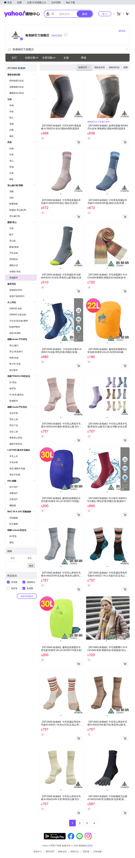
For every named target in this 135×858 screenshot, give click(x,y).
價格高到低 (114, 67)
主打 (14, 57)
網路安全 (74, 851)
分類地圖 (97, 851)
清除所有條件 (26, 596)
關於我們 (50, 851)
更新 (90, 845)
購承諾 (122, 30)
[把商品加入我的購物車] (79, 142)
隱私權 (86, 851)
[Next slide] (81, 96)
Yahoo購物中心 (22, 14)
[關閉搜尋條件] (53, 14)
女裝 (66, 57)
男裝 (83, 57)
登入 (104, 13)
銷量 (125, 67)
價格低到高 (99, 67)
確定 (31, 565)
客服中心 (37, 851)
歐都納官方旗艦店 (23, 49)
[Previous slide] (42, 96)
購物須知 (62, 851)
